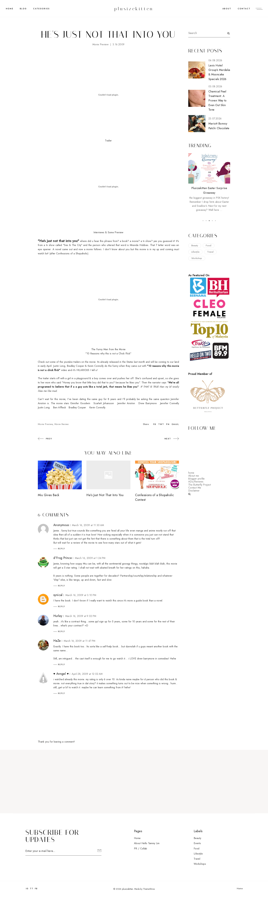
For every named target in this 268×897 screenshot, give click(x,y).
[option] (209, 182)
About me (193, 476)
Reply (61, 548)
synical (58, 595)
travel (210, 252)
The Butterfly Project (199, 484)
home (191, 473)
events (197, 843)
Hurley (57, 616)
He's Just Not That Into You (104, 495)
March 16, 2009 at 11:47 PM (79, 641)
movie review (61, 424)
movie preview (100, 44)
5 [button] (215, 220)
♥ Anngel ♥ (61, 674)
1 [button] (203, 220)
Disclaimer (193, 490)
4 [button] (212, 220)
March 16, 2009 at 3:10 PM (80, 595)
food (208, 245)
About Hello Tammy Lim (147, 843)
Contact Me (194, 487)
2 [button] (206, 220)
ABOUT (226, 8)
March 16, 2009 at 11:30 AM (88, 525)
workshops (200, 864)
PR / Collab (140, 848)
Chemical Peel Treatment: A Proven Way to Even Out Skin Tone (217, 100)
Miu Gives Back (48, 495)
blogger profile (196, 478)
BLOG (23, 8)
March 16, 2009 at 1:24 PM (90, 558)
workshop (196, 258)
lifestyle (195, 252)
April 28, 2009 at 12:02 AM (87, 674)
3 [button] (209, 220)
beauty (194, 245)
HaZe (57, 640)
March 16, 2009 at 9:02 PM (80, 616)
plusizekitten (133, 8)
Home (9, 8)
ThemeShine (149, 888)
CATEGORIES (41, 8)
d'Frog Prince (62, 558)
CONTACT (244, 8)
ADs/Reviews (195, 481)
